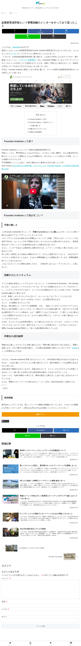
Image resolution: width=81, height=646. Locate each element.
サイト (4, 617)
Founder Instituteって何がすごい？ (41, 122)
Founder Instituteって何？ (38, 119)
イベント (6, 421)
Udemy (75, 348)
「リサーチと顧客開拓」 (27, 60)
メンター (14, 54)
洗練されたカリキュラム (38, 129)
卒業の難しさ (35, 125)
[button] (53, 36)
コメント (6, 578)
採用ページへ (40, 414)
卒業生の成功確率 (35, 132)
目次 (37, 115)
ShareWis (16, 47)
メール (5, 609)
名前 (4, 602)
